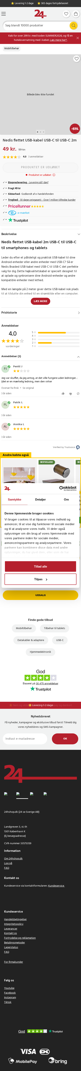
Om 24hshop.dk (13, 858)
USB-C (60, 640)
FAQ (6, 868)
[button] (40, 357)
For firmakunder (13, 962)
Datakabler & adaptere (30, 640)
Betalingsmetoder (14, 942)
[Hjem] (40, 14)
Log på (8, 863)
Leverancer (10, 929)
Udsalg (40, 595)
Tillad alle (40, 566)
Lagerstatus (11, 947)
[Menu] (3, 13)
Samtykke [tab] (14, 499)
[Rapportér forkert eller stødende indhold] (78, 393)
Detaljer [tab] (40, 499)
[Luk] (77, 38)
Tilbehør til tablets (54, 628)
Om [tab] (66, 499)
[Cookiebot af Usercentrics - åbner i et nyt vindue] (59, 488)
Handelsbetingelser (15, 919)
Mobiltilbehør (11, 49)
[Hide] (79, 234)
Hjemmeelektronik (40, 652)
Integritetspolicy (13, 924)
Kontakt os (10, 933)
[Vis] (79, 312)
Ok (65, 739)
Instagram (10, 997)
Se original (28, 388)
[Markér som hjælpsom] (63, 393)
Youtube (9, 988)
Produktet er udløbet (40, 167)
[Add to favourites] (77, 59)
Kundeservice (56, 886)
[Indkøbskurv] (76, 14)
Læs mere (40, 301)
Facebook (10, 993)
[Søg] (73, 26)
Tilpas (38, 579)
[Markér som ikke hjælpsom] (71, 393)
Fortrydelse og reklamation (20, 938)
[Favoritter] (66, 14)
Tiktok (7, 1002)
